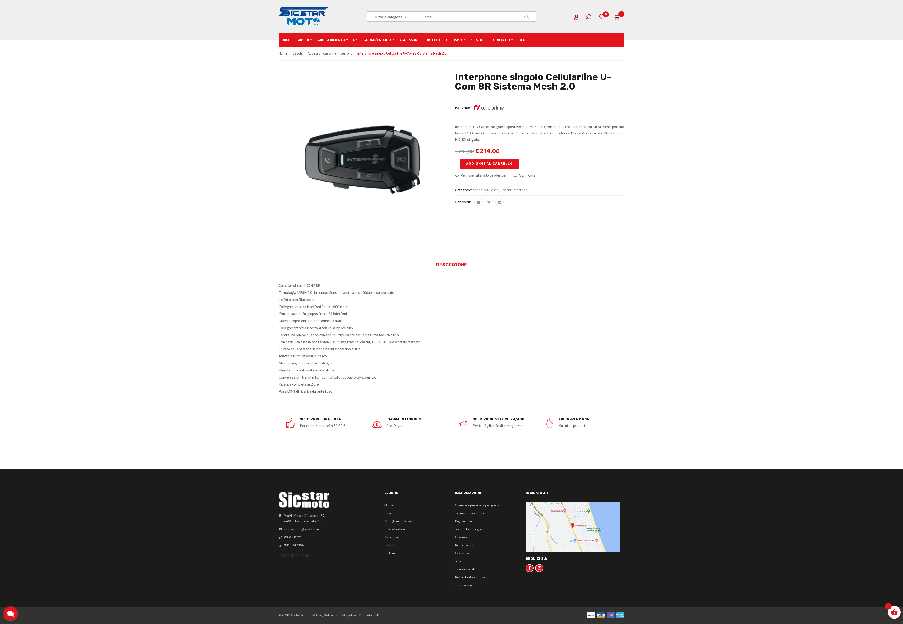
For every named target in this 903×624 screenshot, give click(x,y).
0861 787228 (294, 537)
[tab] (451, 265)
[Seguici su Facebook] (530, 568)
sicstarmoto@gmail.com (301, 529)
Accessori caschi (320, 53)
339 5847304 (294, 545)
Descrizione (451, 265)
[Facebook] (478, 202)
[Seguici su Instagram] (539, 568)
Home (283, 53)
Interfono (345, 53)
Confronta (527, 175)
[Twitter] (489, 202)
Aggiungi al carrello (489, 163)
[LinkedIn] (499, 202)
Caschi (298, 53)
